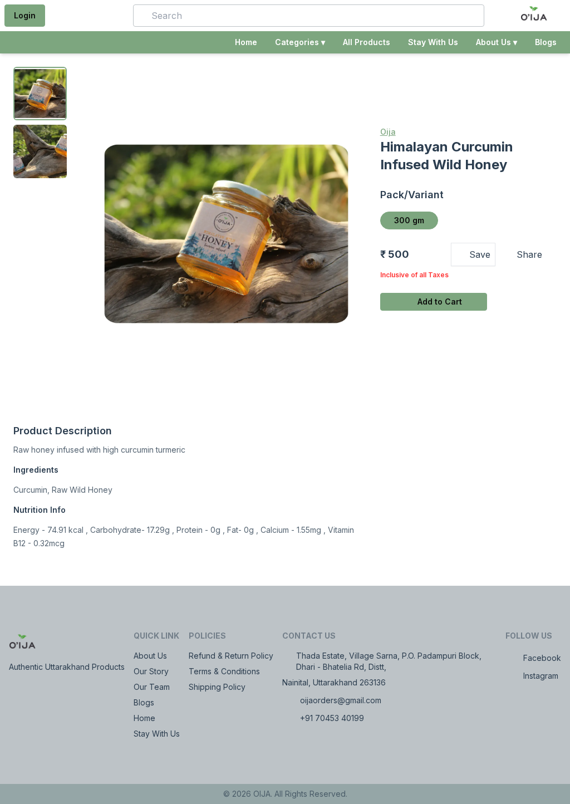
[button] (108, 15)
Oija (388, 131)
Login (25, 15)
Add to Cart (439, 301)
